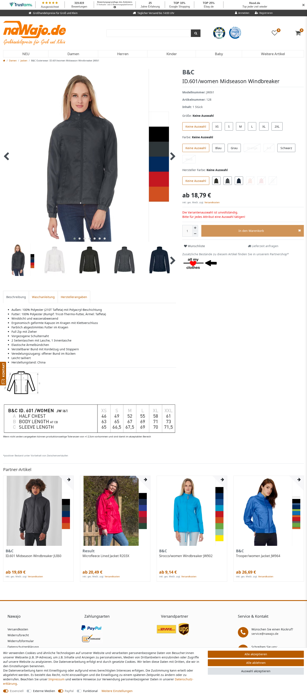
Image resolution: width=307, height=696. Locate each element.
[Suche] (195, 33)
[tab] (16, 297)
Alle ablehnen (256, 663)
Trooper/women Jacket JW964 (258, 556)
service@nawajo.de (264, 634)
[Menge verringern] (195, 234)
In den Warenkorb (251, 231)
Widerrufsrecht (18, 635)
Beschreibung (16, 297)
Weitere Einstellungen (117, 691)
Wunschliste (196, 246)
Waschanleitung (43, 297)
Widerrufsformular (21, 641)
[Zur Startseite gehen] (4, 60)
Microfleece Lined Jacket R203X (105, 556)
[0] (299, 34)
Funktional (90, 691)
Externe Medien (44, 691)
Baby (219, 53)
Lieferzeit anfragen (264, 246)
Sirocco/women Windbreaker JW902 (186, 556)
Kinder (171, 53)
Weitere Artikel (273, 53)
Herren (122, 53)
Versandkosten (211, 202)
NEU (25, 53)
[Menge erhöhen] (195, 228)
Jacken (23, 60)
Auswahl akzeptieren (255, 671)
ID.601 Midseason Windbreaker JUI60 (33, 556)
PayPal (69, 691)
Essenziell (17, 691)
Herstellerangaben (74, 297)
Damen (73, 53)
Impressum (56, 679)
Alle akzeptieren (256, 654)
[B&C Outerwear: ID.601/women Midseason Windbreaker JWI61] (89, 402)
